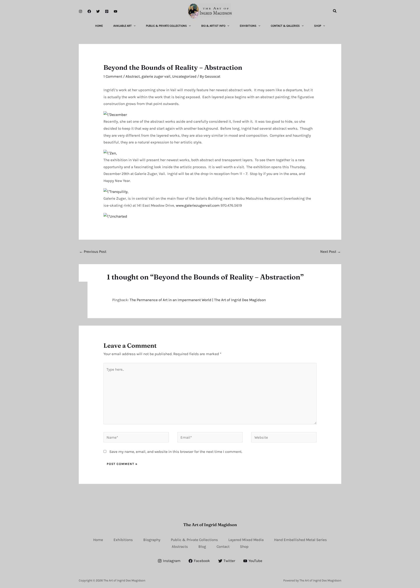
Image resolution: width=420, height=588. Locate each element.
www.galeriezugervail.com (198, 205)
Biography (151, 539)
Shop (244, 546)
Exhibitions (123, 539)
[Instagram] (80, 11)
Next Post (330, 251)
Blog (202, 546)
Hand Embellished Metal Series (300, 539)
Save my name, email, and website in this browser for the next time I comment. (175, 451)
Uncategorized (184, 76)
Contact (223, 546)
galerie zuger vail (156, 76)
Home (98, 539)
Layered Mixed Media (246, 539)
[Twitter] (98, 11)
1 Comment (112, 76)
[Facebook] (89, 11)
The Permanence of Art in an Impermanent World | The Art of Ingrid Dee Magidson (198, 300)
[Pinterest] (106, 11)
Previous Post (92, 251)
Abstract (133, 76)
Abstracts (180, 546)
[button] (335, 11)
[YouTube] (115, 11)
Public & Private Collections (194, 539)
